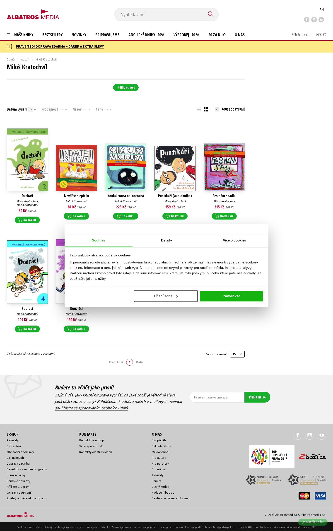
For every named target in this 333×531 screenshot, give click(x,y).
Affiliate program (18, 487)
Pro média (159, 469)
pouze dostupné (233, 109)
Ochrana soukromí (19, 492)
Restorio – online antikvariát (171, 498)
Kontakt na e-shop (91, 440)
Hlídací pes (127, 87)
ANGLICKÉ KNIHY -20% (146, 34)
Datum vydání (17, 109)
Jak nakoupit (15, 458)
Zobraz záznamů (216, 354)
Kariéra (157, 481)
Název (77, 109)
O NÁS (240, 34)
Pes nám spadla (224, 196)
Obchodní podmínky (20, 452)
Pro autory (159, 458)
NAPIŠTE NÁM (315, 522)
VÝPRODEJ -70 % (186, 34)
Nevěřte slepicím (76, 196)
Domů (11, 59)
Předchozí (116, 362)
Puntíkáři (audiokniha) (175, 196)
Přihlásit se (257, 397)
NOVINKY (79, 34)
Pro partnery (160, 463)
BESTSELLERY (52, 34)
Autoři (25, 59)
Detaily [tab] (166, 240)
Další (139, 362)
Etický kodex (160, 487)
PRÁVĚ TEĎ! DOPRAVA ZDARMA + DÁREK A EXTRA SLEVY (60, 46)
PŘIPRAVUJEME (107, 34)
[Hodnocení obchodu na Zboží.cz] (310, 455)
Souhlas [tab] (98, 240)
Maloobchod (160, 452)
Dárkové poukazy (18, 481)
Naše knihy (23, 34)
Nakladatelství (161, 446)
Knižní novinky (16, 475)
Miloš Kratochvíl (27, 201)
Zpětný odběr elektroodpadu (26, 498)
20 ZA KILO (217, 34)
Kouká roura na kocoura (125, 196)
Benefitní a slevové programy (27, 469)
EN (321, 9)
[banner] (33, 10)
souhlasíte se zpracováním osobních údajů (91, 407)
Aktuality (13, 440)
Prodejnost (49, 109)
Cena (99, 109)
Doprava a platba (18, 463)
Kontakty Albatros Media (96, 452)
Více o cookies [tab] (234, 240)
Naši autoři (14, 446)
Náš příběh (159, 440)
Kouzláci (76, 309)
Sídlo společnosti (91, 446)
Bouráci (27, 309)
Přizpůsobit (163, 296)
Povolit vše (231, 296)
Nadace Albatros (163, 492)
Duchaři (27, 196)
